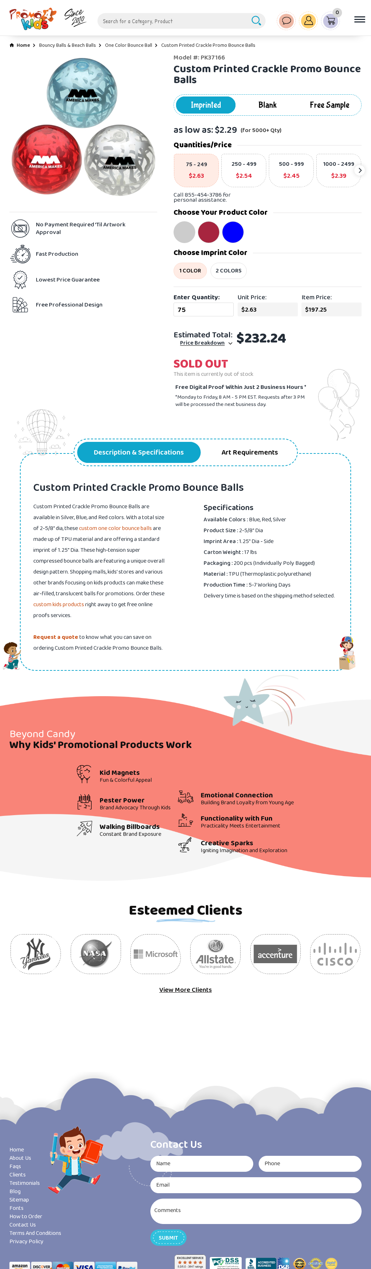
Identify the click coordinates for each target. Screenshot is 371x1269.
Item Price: (316, 297)
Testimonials (24, 1183)
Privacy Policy (26, 1241)
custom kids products (58, 604)
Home (23, 45)
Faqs (15, 1166)
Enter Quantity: (197, 297)
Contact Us (22, 1225)
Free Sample (329, 105)
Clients (17, 1175)
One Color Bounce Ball (128, 45)
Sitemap (19, 1200)
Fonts (16, 1208)
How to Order (25, 1216)
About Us (20, 1158)
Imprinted (206, 105)
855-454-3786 (203, 195)
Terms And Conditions (35, 1233)
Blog (15, 1191)
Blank (267, 105)
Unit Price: (252, 297)
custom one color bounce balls (115, 528)
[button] (168, 1237)
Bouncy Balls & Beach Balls (67, 45)
